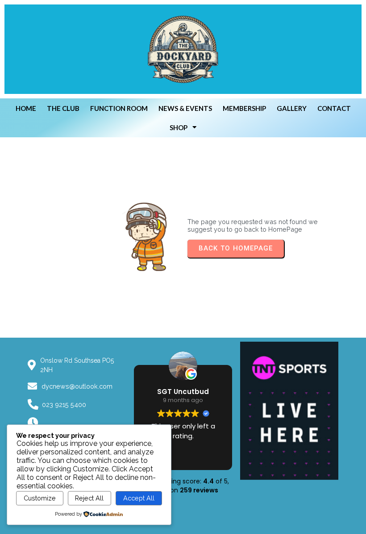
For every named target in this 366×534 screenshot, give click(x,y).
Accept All (138, 498)
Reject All (89, 498)
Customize (40, 498)
